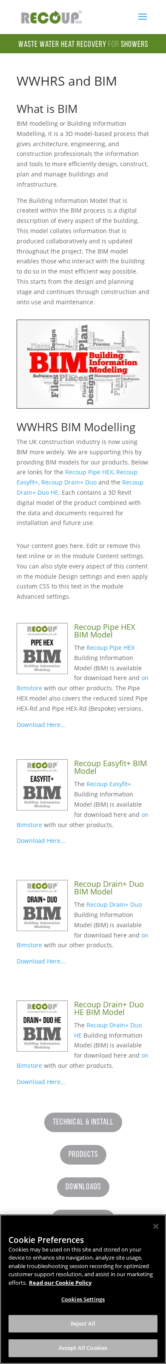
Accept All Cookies (83, 1348)
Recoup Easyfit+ (108, 784)
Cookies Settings (83, 1299)
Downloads (83, 1187)
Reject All (83, 1323)
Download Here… (41, 725)
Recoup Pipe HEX (89, 472)
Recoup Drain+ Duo (69, 482)
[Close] (155, 1226)
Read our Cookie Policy (60, 1282)
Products (83, 1155)
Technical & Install (83, 1122)
